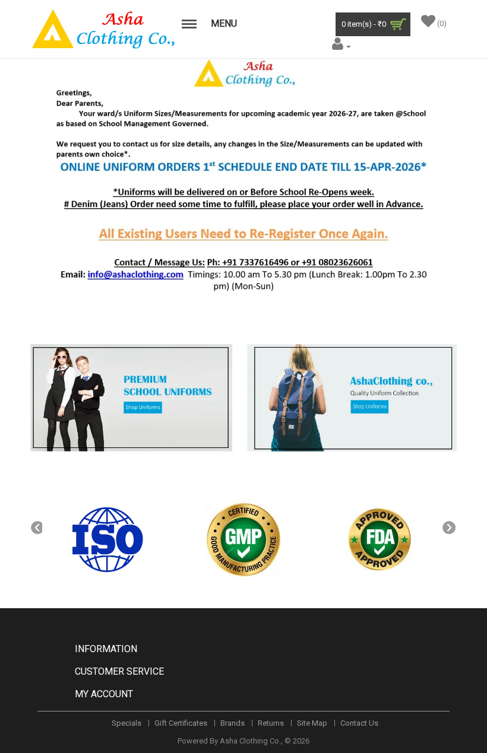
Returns (271, 723)
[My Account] (340, 46)
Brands (232, 723)
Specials (126, 723)
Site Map (312, 723)
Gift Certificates (180, 723)
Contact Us (359, 723)
